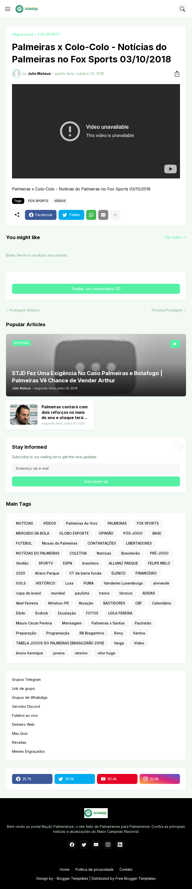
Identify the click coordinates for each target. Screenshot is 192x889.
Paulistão (143, 623)
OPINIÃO (106, 533)
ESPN (67, 563)
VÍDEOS (60, 201)
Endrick (41, 613)
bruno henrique (29, 653)
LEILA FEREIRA (120, 613)
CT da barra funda (85, 573)
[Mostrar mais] (115, 215)
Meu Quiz (20, 733)
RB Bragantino (92, 633)
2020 (20, 573)
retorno (81, 653)
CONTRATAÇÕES (102, 543)
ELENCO (119, 573)
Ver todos (173, 237)
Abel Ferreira (27, 603)
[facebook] (72, 844)
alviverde (161, 583)
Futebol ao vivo (25, 715)
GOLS (21, 583)
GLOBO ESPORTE (74, 533)
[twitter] (84, 844)
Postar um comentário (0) (96, 288)
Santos (139, 633)
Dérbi (20, 613)
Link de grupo (23, 688)
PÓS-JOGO (132, 533)
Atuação (86, 603)
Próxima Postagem (167, 310)
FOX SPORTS (49, 34)
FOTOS (92, 613)
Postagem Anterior (25, 310)
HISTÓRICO (45, 583)
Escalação (67, 613)
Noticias (104, 553)
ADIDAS (148, 593)
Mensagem (72, 623)
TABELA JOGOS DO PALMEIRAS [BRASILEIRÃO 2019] (60, 643)
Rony (118, 633)
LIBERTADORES (139, 543)
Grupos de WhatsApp (30, 697)
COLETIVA (78, 553)
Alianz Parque (47, 573)
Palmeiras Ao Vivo (82, 523)
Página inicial (22, 34)
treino (104, 593)
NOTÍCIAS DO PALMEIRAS (38, 553)
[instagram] (108, 844)
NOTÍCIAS (24, 523)
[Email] (103, 215)
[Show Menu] (8, 8)
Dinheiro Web (23, 724)
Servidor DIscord (26, 706)
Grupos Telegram (26, 679)
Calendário (161, 603)
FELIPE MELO (159, 563)
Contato (126, 869)
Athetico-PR (58, 603)
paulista (82, 593)
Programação (58, 633)
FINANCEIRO (146, 573)
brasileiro (90, 563)
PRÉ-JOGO (159, 553)
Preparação (26, 633)
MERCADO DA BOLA (32, 533)
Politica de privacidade (95, 869)
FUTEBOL (24, 543)
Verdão (22, 563)
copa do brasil (28, 593)
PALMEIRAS (117, 523)
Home (65, 869)
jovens (59, 653)
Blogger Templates (72, 878)
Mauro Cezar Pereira (34, 623)
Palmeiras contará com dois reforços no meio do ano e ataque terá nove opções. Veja (65, 412)
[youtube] (96, 844)
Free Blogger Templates (136, 878)
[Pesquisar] (182, 8)
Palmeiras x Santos (108, 623)
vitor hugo (106, 653)
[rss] (120, 844)
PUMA (89, 583)
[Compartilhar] (175, 73)
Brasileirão (130, 553)
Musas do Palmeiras (60, 543)
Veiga (119, 643)
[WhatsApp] (91, 215)
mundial (58, 593)
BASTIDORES (114, 603)
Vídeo (139, 643)
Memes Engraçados (28, 751)
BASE (156, 533)
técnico (126, 593)
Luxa (69, 583)
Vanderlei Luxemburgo (123, 583)
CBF (138, 603)
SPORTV (45, 563)
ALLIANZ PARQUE (123, 563)
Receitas (19, 742)
